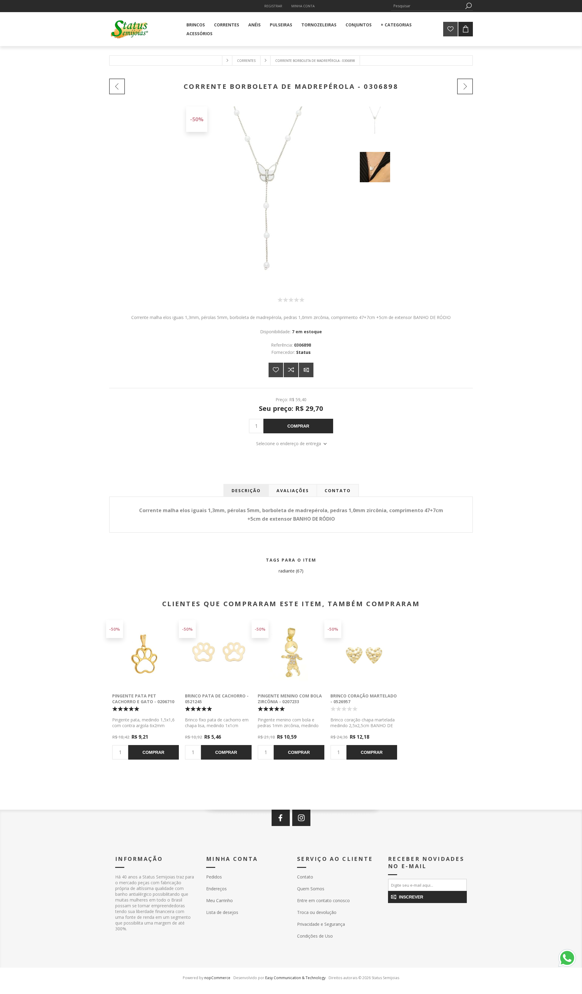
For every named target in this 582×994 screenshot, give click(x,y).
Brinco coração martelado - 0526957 (363, 698)
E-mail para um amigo (306, 370)
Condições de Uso (315, 936)
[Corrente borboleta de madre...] (117, 86)
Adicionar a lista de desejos (276, 370)
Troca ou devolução (316, 912)
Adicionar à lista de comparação (291, 370)
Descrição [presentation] (246, 490)
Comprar (298, 426)
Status (303, 352)
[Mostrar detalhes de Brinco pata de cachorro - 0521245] (218, 653)
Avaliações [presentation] (292, 490)
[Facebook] (281, 818)
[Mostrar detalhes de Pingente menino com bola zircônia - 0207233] (291, 653)
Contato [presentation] (338, 490)
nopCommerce (217, 977)
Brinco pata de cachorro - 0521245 (217, 698)
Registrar (273, 6)
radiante (287, 571)
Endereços (216, 889)
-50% (196, 119)
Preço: (282, 399)
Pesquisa (468, 6)
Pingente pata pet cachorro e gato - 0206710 (143, 698)
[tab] (246, 490)
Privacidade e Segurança (321, 924)
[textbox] (427, 6)
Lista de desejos (222, 912)
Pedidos (214, 877)
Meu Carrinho (219, 900)
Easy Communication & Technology (295, 977)
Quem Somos (310, 889)
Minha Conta (303, 6)
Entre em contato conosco (323, 900)
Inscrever (411, 897)
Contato (305, 877)
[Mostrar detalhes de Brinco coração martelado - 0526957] (363, 653)
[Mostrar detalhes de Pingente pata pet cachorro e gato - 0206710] (145, 653)
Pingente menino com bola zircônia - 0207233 (290, 698)
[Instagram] (301, 818)
